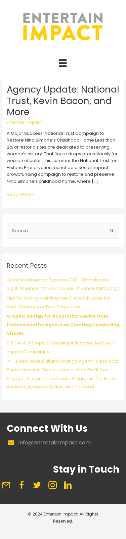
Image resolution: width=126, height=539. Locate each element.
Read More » (20, 194)
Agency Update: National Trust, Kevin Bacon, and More (63, 100)
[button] (6, 485)
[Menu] (63, 64)
